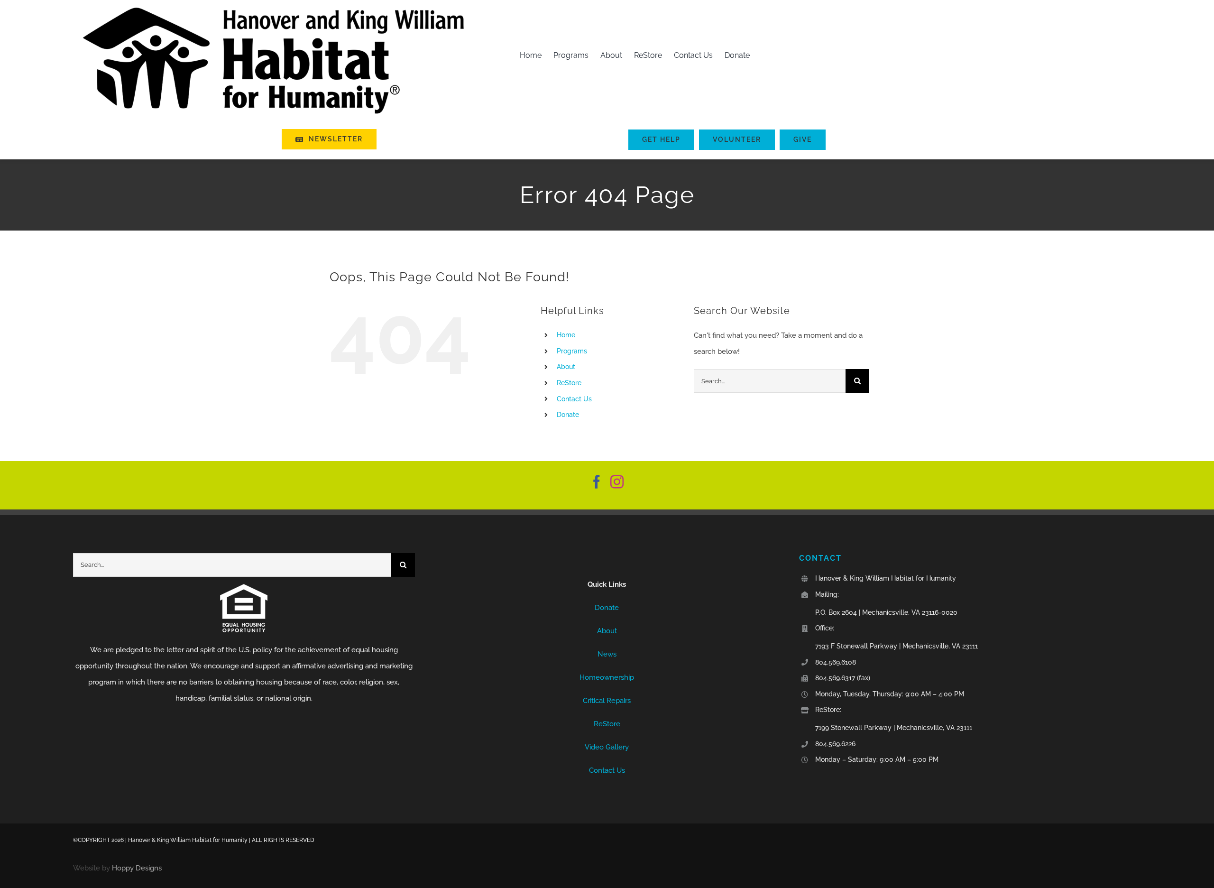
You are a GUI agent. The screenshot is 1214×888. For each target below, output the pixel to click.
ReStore (569, 383)
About (566, 366)
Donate (568, 414)
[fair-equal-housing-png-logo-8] (243, 587)
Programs (572, 351)
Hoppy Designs (137, 868)
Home (566, 335)
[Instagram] (617, 482)
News (607, 654)
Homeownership (606, 677)
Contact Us (574, 399)
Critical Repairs (607, 700)
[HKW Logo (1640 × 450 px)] (273, 8)
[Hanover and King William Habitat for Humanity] (607, 561)
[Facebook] (596, 482)
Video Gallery (607, 747)
